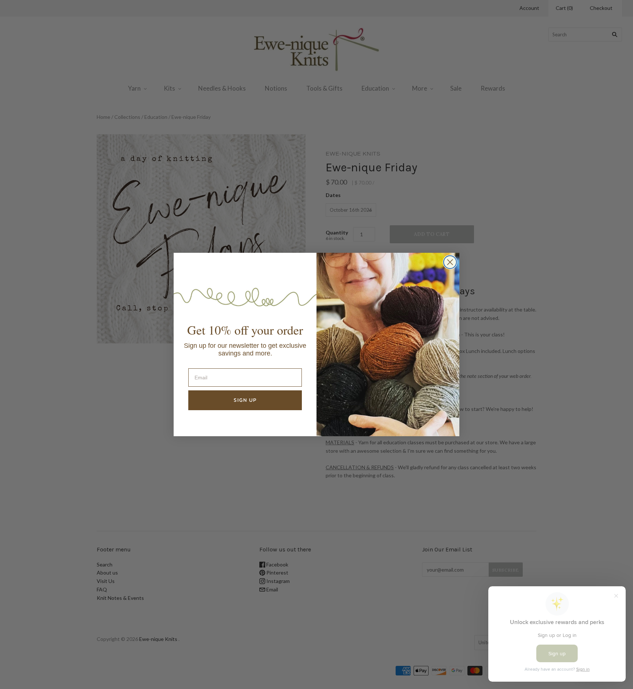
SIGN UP (245, 400)
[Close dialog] (450, 262)
